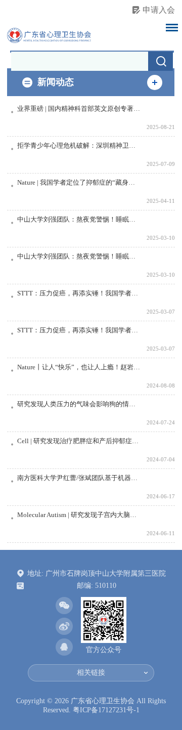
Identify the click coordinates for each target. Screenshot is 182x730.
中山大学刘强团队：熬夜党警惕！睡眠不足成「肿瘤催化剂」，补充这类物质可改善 (79, 219)
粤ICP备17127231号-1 (106, 710)
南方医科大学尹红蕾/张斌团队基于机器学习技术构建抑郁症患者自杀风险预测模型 (79, 478)
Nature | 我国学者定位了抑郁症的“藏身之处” (79, 182)
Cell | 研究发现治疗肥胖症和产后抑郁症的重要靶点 (79, 441)
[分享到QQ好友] (64, 647)
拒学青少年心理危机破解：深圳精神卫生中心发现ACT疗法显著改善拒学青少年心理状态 (79, 145)
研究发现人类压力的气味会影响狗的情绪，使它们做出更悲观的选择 (79, 404)
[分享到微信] (64, 605)
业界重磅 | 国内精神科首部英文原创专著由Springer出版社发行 (79, 108)
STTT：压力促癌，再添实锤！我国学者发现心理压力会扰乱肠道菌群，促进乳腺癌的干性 (79, 293)
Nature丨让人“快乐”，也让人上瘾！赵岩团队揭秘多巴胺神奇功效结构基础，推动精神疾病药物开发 (79, 367)
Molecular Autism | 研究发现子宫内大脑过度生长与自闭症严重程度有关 (79, 515)
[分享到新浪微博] (64, 626)
